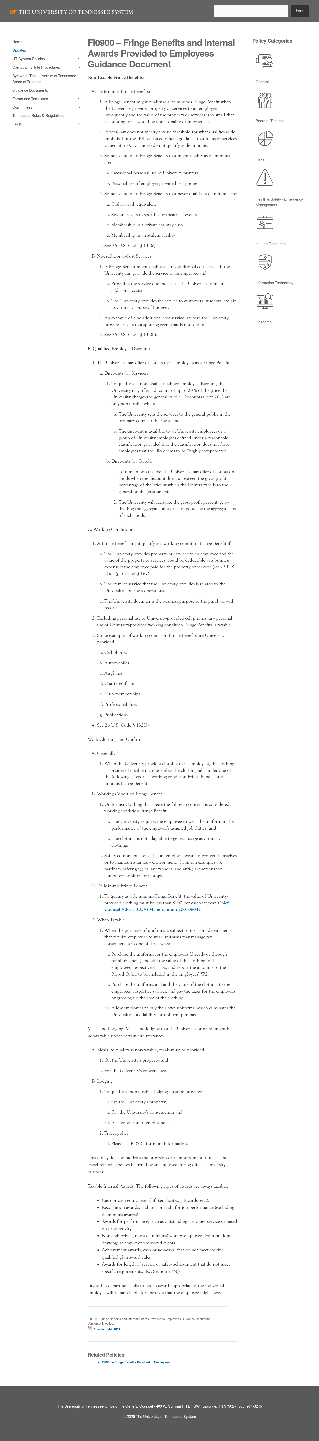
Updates (19, 50)
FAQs (17, 123)
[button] (78, 59)
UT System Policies (28, 58)
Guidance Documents (30, 90)
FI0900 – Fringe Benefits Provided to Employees (136, 1362)
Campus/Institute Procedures (36, 67)
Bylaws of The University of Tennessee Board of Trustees (44, 78)
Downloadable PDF (106, 1329)
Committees (22, 107)
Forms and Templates (30, 98)
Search (300, 10)
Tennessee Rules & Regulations (38, 115)
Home (17, 41)
